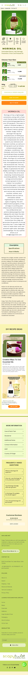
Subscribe (15, 645)
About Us (4, 578)
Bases (3, 605)
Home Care (5, 623)
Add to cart (14, 97)
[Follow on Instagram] (9, 667)
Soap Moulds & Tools (7, 614)
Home (2, 8)
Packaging (4, 617)
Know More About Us (9, 551)
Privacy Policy (5, 592)
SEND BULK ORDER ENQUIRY (14, 92)
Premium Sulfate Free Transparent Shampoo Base (9, 400)
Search (3, 581)
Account (21, 5)
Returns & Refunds (7, 587)
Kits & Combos (6, 620)
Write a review (14, 524)
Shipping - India (6, 584)
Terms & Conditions (7, 589)
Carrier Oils (7, 8)
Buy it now (14, 103)
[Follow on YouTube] (14, 667)
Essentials (4, 608)
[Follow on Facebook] (7, 667)
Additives (4, 611)
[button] (14, 245)
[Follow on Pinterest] (12, 667)
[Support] (18, 5)
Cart (25, 5)
